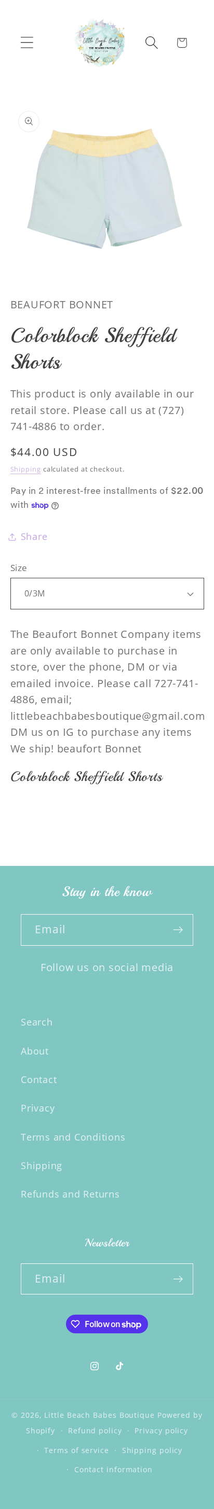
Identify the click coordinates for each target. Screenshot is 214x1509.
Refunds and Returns (70, 1194)
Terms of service (76, 1450)
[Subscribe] (178, 930)
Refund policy (95, 1430)
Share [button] (34, 536)
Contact (39, 1079)
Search (37, 1022)
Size (19, 568)
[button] (27, 43)
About (35, 1051)
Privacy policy (161, 1430)
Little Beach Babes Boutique (100, 1415)
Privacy (38, 1108)
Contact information (113, 1469)
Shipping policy (152, 1450)
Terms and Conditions (73, 1137)
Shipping (25, 469)
